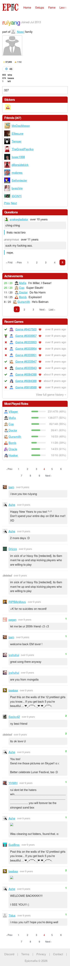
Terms (25, 954)
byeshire (17, 188)
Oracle (13, 449)
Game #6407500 (26, 329)
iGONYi (17, 196)
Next (14, 203)
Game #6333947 (26, 361)
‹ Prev (19, 262)
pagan (12, 619)
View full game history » (51, 394)
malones (17, 172)
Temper (16, 141)
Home (27, 7)
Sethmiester (19, 180)
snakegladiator (19, 219)
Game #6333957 (26, 336)
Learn (63, 7)
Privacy (41, 954)
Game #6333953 (26, 342)
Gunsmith (24, 302)
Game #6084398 (26, 374)
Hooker (13, 455)
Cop (21, 287)
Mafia (22, 283)
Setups (39, 7)
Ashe (12, 505)
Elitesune (17, 133)
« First (9, 262)
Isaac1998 (18, 157)
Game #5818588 (26, 387)
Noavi (20, 32)
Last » (52, 309)
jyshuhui (14, 655)
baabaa (13, 690)
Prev (7, 203)
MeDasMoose (21, 125)
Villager (13, 411)
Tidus (12, 915)
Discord (9, 954)
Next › (42, 309)
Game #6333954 (26, 348)
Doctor (23, 292)
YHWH (13, 783)
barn (11, 487)
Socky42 (14, 717)
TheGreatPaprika (22, 149)
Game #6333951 (26, 355)
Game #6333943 (26, 368)
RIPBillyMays (17, 602)
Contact (58, 954)
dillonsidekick (20, 165)
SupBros (14, 845)
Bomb (23, 297)
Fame (51, 7)
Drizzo (13, 549)
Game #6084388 (26, 381)
